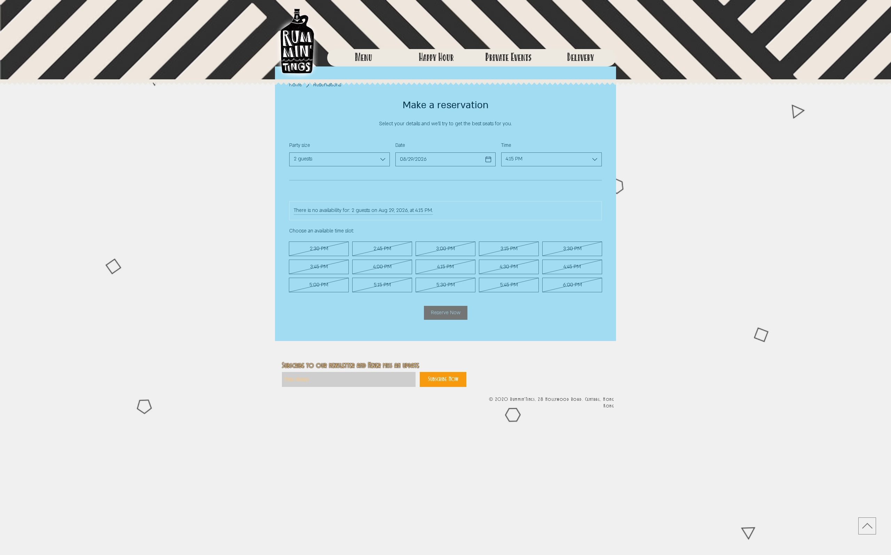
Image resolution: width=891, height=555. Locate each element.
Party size (299, 145)
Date (400, 145)
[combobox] (339, 159)
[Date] (488, 159)
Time (506, 145)
